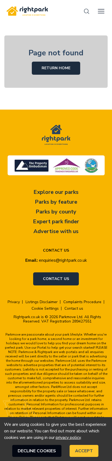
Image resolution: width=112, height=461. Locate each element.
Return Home (56, 68)
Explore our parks (56, 192)
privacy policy (68, 438)
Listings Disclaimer (42, 302)
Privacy (14, 302)
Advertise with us (56, 231)
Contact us (56, 278)
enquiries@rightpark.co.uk (63, 260)
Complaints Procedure (82, 302)
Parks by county (56, 211)
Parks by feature (56, 202)
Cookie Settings (45, 308)
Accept (84, 451)
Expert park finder (56, 221)
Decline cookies (37, 451)
